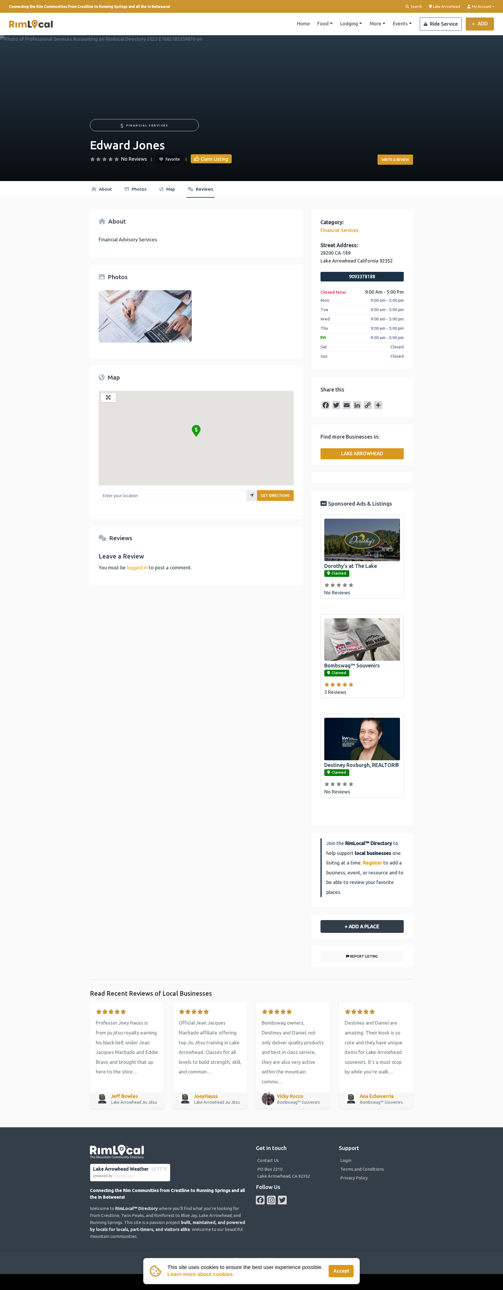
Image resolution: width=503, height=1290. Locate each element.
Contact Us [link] (268, 1160)
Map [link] (170, 189)
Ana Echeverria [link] (377, 1096)
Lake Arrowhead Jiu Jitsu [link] (134, 1102)
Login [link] (345, 1160)
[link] (31, 24)
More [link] (375, 23)
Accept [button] (341, 1270)
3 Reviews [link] (335, 692)
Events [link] (400, 23)
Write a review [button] (395, 160)
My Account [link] (481, 6)
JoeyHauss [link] (206, 1096)
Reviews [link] (204, 189)
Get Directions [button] (275, 495)
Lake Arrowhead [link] (446, 6)
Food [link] (323, 23)
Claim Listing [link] (214, 159)
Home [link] (303, 23)
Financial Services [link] (147, 125)
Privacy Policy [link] (354, 1177)
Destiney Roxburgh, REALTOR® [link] (361, 765)
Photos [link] (138, 189)
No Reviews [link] (134, 159)
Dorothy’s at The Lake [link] (350, 566)
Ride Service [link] (443, 23)
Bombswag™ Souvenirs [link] (352, 665)
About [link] (105, 189)
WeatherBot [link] (123, 1176)
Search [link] (416, 6)
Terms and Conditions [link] (362, 1169)
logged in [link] (137, 567)
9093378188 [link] (362, 276)
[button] (196, 430)
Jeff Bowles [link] (124, 1096)
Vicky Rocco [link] (290, 1096)
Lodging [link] (349, 23)
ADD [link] (482, 23)
